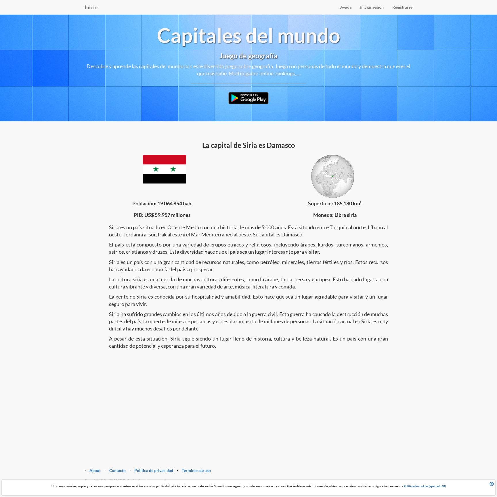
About (95, 470)
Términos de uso (196, 470)
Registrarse (402, 7)
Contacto (117, 470)
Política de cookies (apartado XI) (425, 486)
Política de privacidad (153, 470)
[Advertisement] (248, 398)
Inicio (91, 7)
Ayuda (345, 7)
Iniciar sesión (372, 7)
